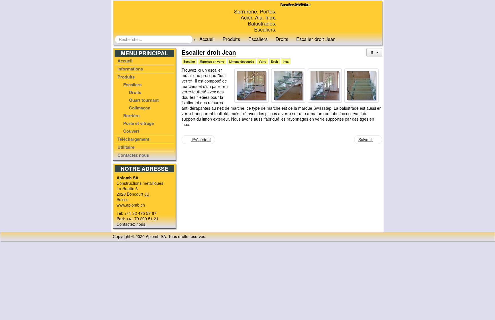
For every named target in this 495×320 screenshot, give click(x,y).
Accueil (207, 39)
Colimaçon (139, 108)
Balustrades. (262, 23)
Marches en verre (212, 61)
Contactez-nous (131, 224)
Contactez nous (133, 155)
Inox (286, 61)
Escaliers (258, 39)
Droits (282, 39)
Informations (130, 69)
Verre (262, 61)
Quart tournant (144, 100)
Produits (231, 39)
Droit (274, 61)
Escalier (189, 61)
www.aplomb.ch (131, 205)
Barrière (131, 115)
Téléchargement (133, 139)
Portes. (268, 11)
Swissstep (322, 108)
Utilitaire (125, 147)
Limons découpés (241, 61)
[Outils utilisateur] (374, 52)
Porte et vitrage (138, 123)
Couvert (131, 131)
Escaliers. (265, 29)
